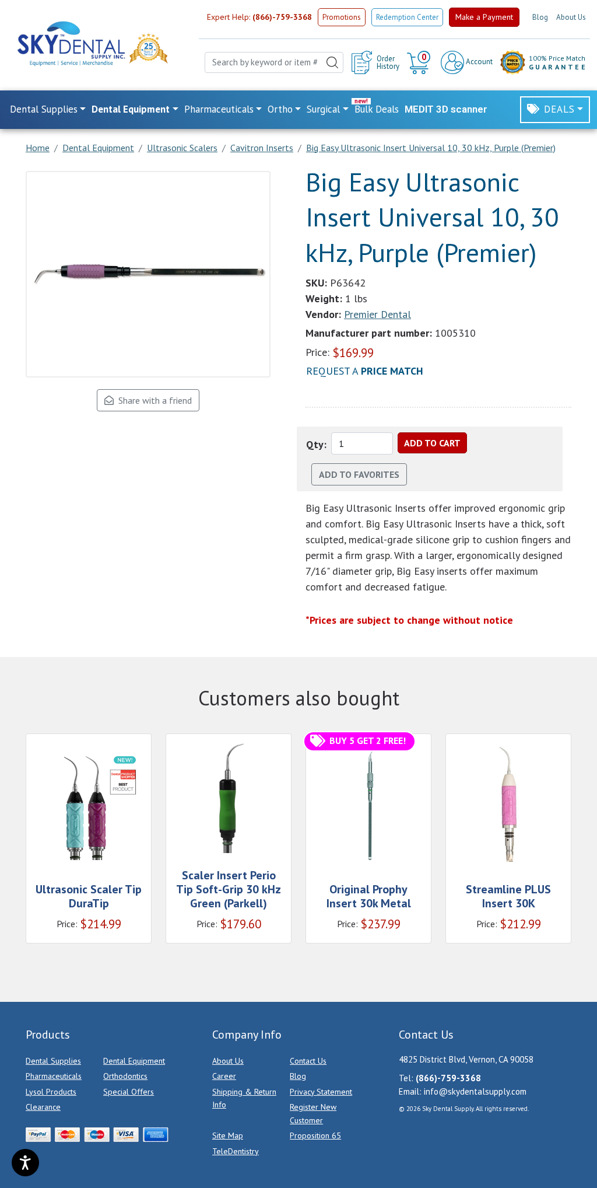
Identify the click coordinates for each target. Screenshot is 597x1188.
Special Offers (128, 1091)
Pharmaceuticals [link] (219, 109)
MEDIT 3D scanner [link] (446, 109)
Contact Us (308, 1061)
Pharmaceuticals (54, 1076)
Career (224, 1076)
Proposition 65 (315, 1135)
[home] (70, 43)
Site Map (227, 1135)
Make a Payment (484, 17)
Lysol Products (51, 1091)
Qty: (316, 444)
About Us (571, 17)
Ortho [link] (280, 109)
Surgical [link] (323, 109)
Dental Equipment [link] (131, 109)
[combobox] (274, 63)
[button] (420, 62)
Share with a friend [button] (153, 400)
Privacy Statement (321, 1091)
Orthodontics (125, 1076)
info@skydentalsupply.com (475, 1091)
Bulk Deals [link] (376, 109)
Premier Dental (377, 314)
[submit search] (332, 63)
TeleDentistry (235, 1151)
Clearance (43, 1107)
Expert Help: (259, 17)
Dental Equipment (134, 1061)
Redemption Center (407, 17)
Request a (364, 371)
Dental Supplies (53, 1061)
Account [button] (478, 62)
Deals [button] (559, 109)
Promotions (341, 17)
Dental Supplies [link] (44, 109)
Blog (540, 17)
